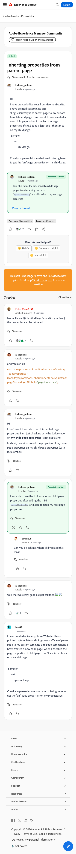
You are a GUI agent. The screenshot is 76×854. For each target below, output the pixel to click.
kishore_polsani (23, 85)
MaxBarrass (21, 354)
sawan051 (27, 538)
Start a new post (42, 280)
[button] (18, 77)
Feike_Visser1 (22, 308)
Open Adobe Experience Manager (34, 39)
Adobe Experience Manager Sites (19, 16)
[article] (38, 325)
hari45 (18, 626)
